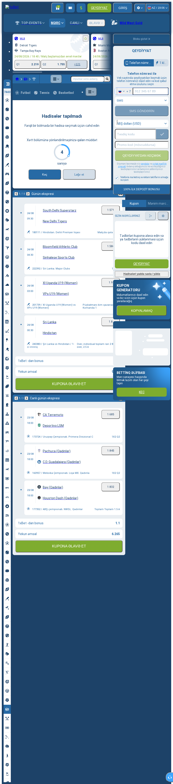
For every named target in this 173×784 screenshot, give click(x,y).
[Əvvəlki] (16, 194)
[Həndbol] (25, 79)
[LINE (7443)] (17, 79)
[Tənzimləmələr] (140, 8)
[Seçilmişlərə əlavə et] (85, 38)
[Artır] (81, 7)
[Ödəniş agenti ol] (70, 7)
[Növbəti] (28, 194)
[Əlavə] (56, 79)
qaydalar (145, 164)
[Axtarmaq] (107, 79)
